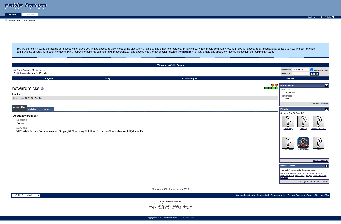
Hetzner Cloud (188, 218)
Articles (30, 14)
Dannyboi (284, 173)
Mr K (320, 173)
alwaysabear (303, 150)
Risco (318, 150)
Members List (38, 70)
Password (285, 74)
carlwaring (288, 128)
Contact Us (241, 195)
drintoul (303, 128)
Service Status (255, 195)
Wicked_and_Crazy (320, 128)
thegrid (309, 175)
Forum (12, 14)
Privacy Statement (296, 195)
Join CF (330, 17)
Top (327, 195)
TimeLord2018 (319, 175)
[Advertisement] (293, 8)
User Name (286, 70)
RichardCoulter (287, 175)
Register (49, 78)
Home (24, 20)
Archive (282, 195)
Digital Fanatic (288, 150)
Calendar (289, 78)
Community (188, 78)
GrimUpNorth (296, 173)
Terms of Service (315, 195)
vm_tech (284, 178)
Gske (305, 173)
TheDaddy (299, 175)
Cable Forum (23, 70)
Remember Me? (321, 70)
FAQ (107, 78)
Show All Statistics (319, 104)
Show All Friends (320, 160)
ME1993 (313, 173)
